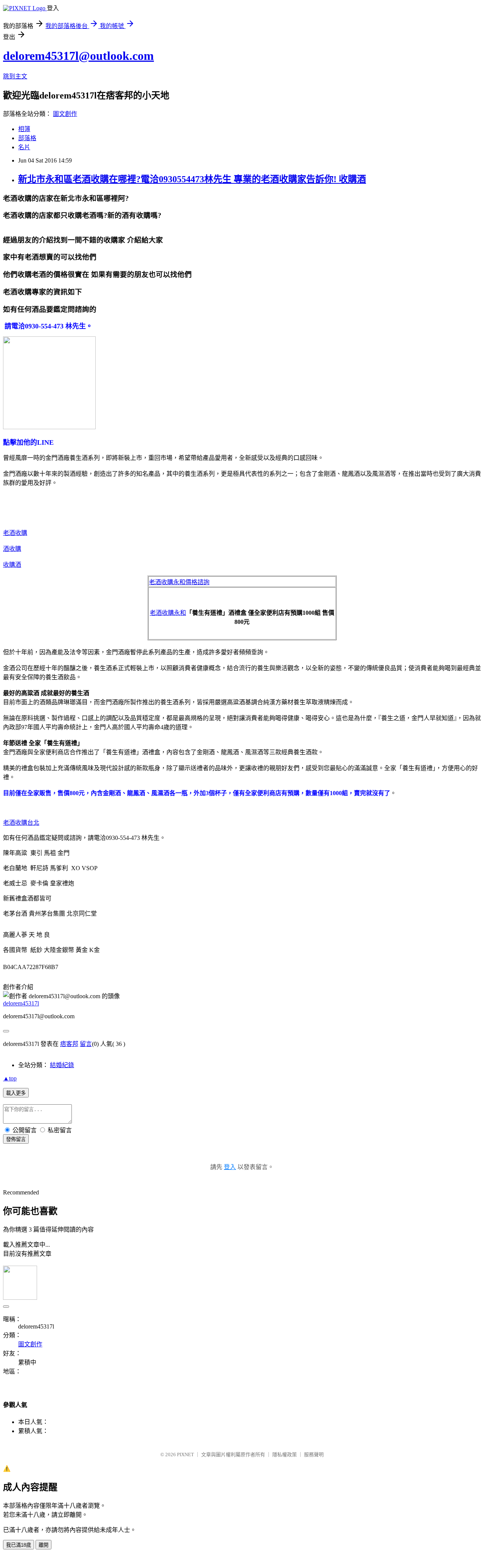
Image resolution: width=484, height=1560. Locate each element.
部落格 (27, 138)
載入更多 (16, 1093)
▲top (10, 1078)
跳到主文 (15, 76)
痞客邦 (69, 1044)
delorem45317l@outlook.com (78, 56)
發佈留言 (16, 1139)
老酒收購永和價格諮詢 (179, 582)
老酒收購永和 (168, 613)
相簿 (24, 129)
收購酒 (12, 564)
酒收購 (12, 549)
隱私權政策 (284, 1454)
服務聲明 (314, 1454)
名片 (24, 147)
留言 (86, 1044)
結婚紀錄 (62, 1065)
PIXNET (185, 1454)
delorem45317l (21, 1003)
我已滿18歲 (18, 1545)
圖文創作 (65, 114)
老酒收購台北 (21, 822)
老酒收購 (15, 533)
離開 (43, 1545)
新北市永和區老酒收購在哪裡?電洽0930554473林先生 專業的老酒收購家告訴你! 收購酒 (192, 179)
